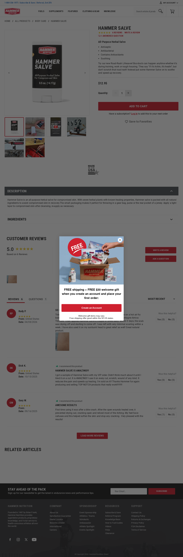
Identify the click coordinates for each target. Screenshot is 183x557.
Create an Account (91, 308)
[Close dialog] (120, 239)
